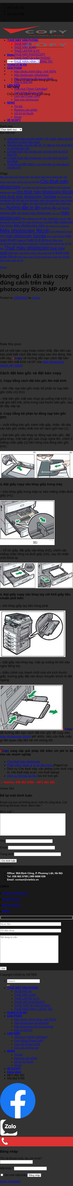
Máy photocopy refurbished (31, 75)
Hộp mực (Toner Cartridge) (30, 89)
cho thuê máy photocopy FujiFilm (38, 187)
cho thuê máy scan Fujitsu (58, 200)
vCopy (36, 297)
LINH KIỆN (13, 85)
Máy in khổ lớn (23, 82)
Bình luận (7, 811)
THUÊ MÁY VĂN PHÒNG (22, 40)
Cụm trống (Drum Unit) (28, 92)
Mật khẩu (6, 1168)
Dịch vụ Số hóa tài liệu (22, 776)
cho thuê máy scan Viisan (14, 203)
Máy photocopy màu (29, 225)
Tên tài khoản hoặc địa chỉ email (21, 1158)
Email (3, 847)
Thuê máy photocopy (26, 247)
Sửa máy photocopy (26, 99)
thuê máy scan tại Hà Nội (55, 256)
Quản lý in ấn (35, 240)
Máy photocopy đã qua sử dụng (33, 78)
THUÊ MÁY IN (23, 43)
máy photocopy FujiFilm (39, 222)
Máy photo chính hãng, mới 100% (35, 71)
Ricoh (49, 240)
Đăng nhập (34, 1175)
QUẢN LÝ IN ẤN (17, 64)
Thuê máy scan (11, 899)
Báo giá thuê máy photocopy (14, 177)
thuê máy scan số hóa (29, 257)
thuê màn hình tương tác (25, 243)
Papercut (21, 240)
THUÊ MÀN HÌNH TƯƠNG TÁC (33, 61)
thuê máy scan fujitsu (19, 253)
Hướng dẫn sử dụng (54, 208)
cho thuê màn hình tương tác (46, 177)
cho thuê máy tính (38, 203)
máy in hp (56, 213)
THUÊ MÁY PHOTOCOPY (29, 54)
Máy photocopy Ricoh (24, 230)
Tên (2, 840)
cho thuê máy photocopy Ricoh (44, 192)
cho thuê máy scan (34, 200)
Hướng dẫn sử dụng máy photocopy (25, 213)
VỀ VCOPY (14, 120)
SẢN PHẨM (14, 68)
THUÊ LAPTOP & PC (27, 51)
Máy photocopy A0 (31, 218)
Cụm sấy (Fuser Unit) (27, 96)
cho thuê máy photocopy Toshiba (28, 196)
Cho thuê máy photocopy (23, 761)
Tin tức (18, 106)
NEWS (11, 102)
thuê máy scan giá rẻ (43, 253)
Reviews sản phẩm (25, 110)
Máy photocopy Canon (54, 218)
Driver (18, 117)
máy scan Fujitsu (55, 236)
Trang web (6, 854)
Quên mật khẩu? (10, 1181)
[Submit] (8, 985)
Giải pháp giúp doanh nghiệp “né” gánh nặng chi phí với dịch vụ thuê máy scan (39, 140)
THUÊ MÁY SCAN (25, 47)
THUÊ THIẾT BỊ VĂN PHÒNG (32, 58)
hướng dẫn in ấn (23, 207)
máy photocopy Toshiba (26, 236)
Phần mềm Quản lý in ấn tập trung (29, 765)
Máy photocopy (11, 905)
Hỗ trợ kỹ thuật (23, 113)
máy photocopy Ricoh (15, 736)
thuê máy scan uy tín (11, 260)
